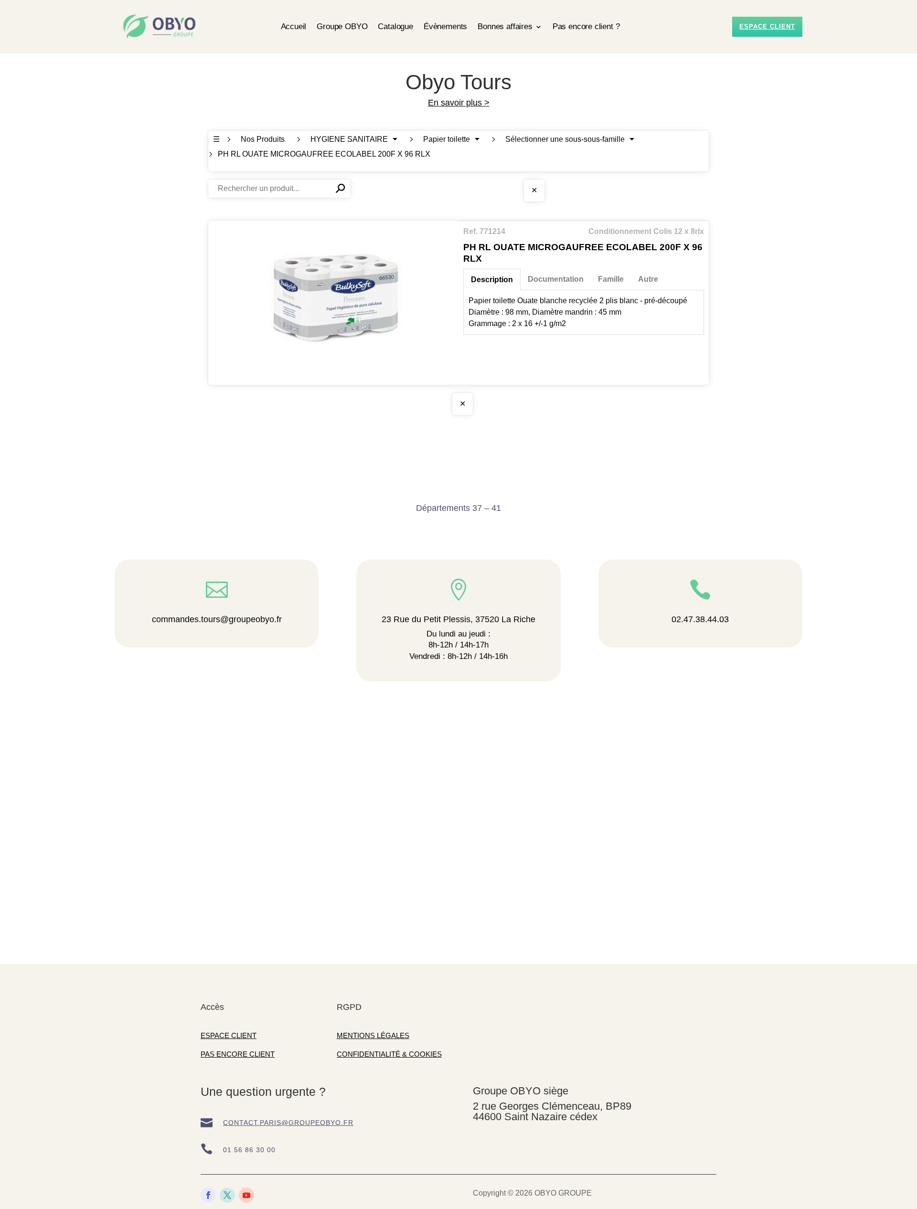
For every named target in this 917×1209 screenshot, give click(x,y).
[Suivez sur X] (227, 1195)
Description (492, 280)
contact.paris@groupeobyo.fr (288, 1122)
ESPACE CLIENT (228, 1035)
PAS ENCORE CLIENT (238, 1054)
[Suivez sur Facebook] (208, 1195)
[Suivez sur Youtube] (246, 1195)
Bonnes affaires (505, 26)
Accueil (294, 26)
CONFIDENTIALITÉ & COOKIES (389, 1054)
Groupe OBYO (342, 26)
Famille (611, 279)
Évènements (445, 26)
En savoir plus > (459, 102)
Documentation (556, 279)
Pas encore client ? (586, 26)
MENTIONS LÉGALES (373, 1035)
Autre (648, 279)
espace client (767, 26)
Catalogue (395, 26)
